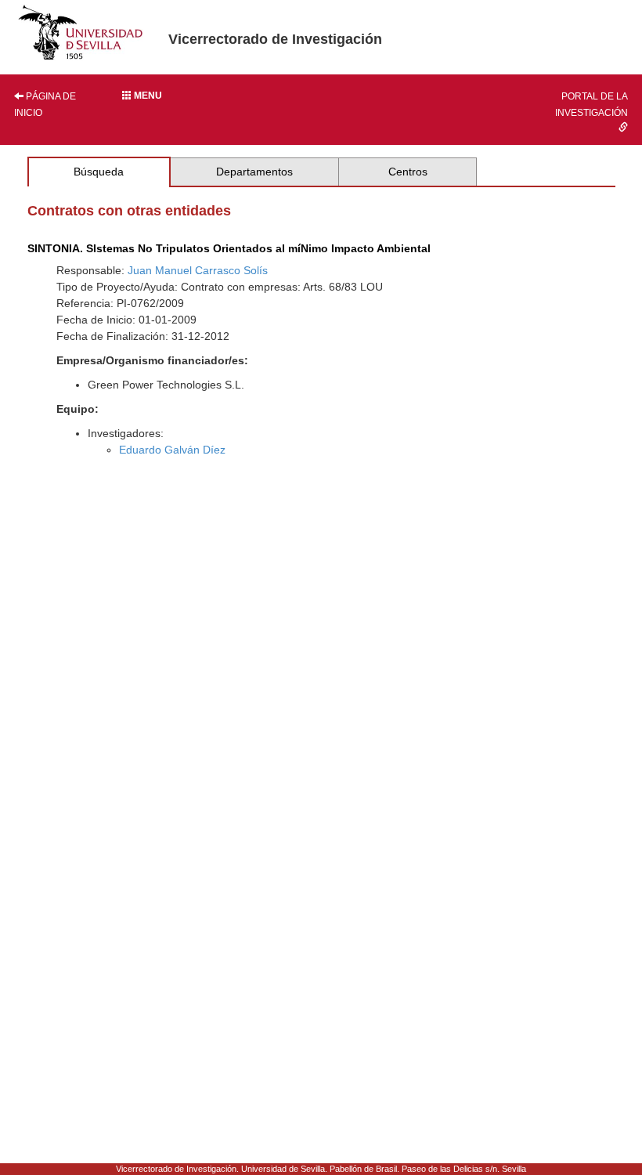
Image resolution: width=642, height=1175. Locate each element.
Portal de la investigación (591, 104)
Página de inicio (45, 104)
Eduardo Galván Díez (172, 449)
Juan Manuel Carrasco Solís (198, 270)
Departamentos (254, 171)
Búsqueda (99, 171)
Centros (407, 171)
